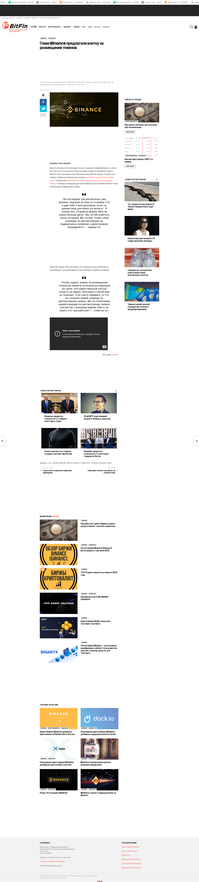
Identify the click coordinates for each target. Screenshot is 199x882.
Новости (42, 27)
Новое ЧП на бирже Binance (53, 792)
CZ (51, 463)
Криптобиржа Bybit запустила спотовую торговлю (95, 622)
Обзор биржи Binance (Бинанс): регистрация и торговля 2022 (96, 549)
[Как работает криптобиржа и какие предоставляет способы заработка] (59, 530)
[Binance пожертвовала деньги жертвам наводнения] (99, 749)
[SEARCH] (191, 26)
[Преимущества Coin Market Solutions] (59, 603)
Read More (130, 132)
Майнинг (67, 27)
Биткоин (97, 27)
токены (95, 463)
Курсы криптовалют (8, 18)
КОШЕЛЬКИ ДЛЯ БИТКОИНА (131, 863)
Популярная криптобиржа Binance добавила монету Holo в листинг (57, 763)
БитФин (115, 355)
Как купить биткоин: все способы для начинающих (141, 126)
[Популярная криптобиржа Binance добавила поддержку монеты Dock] (99, 718)
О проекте (19, 18)
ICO (83, 27)
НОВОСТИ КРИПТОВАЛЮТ (130, 847)
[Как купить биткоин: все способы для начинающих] (142, 112)
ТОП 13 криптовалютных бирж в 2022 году (99, 573)
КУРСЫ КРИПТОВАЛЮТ (129, 851)
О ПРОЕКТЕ (44, 861)
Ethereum (106, 27)
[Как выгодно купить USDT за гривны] (142, 147)
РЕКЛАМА (52, 861)
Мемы (90, 27)
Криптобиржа (60, 463)
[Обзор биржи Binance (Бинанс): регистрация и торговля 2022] (59, 554)
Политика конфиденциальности (49, 18)
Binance (44, 463)
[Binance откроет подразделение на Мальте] (99, 779)
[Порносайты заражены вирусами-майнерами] (2, 441)
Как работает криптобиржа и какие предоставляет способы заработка (98, 525)
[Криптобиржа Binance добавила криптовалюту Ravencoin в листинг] (59, 718)
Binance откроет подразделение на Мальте (98, 794)
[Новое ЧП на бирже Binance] (59, 779)
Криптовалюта (54, 27)
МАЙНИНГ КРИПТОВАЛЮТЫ (131, 859)
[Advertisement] (99, 10)
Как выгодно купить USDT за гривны (139, 160)
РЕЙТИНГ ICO (126, 855)
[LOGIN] (195, 26)
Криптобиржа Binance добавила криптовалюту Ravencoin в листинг (57, 733)
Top (33, 26)
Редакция (27, 18)
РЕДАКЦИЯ (60, 861)
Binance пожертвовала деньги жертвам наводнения (96, 763)
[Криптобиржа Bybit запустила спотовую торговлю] (59, 627)
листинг (86, 463)
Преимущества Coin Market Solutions (94, 598)
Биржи (76, 27)
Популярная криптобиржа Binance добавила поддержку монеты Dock (98, 733)
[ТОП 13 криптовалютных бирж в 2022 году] (59, 579)
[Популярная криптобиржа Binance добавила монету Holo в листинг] (59, 749)
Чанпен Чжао (106, 463)
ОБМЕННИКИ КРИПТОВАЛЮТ (131, 868)
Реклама (34, 18)
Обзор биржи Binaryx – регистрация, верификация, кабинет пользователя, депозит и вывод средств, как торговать (99, 649)
